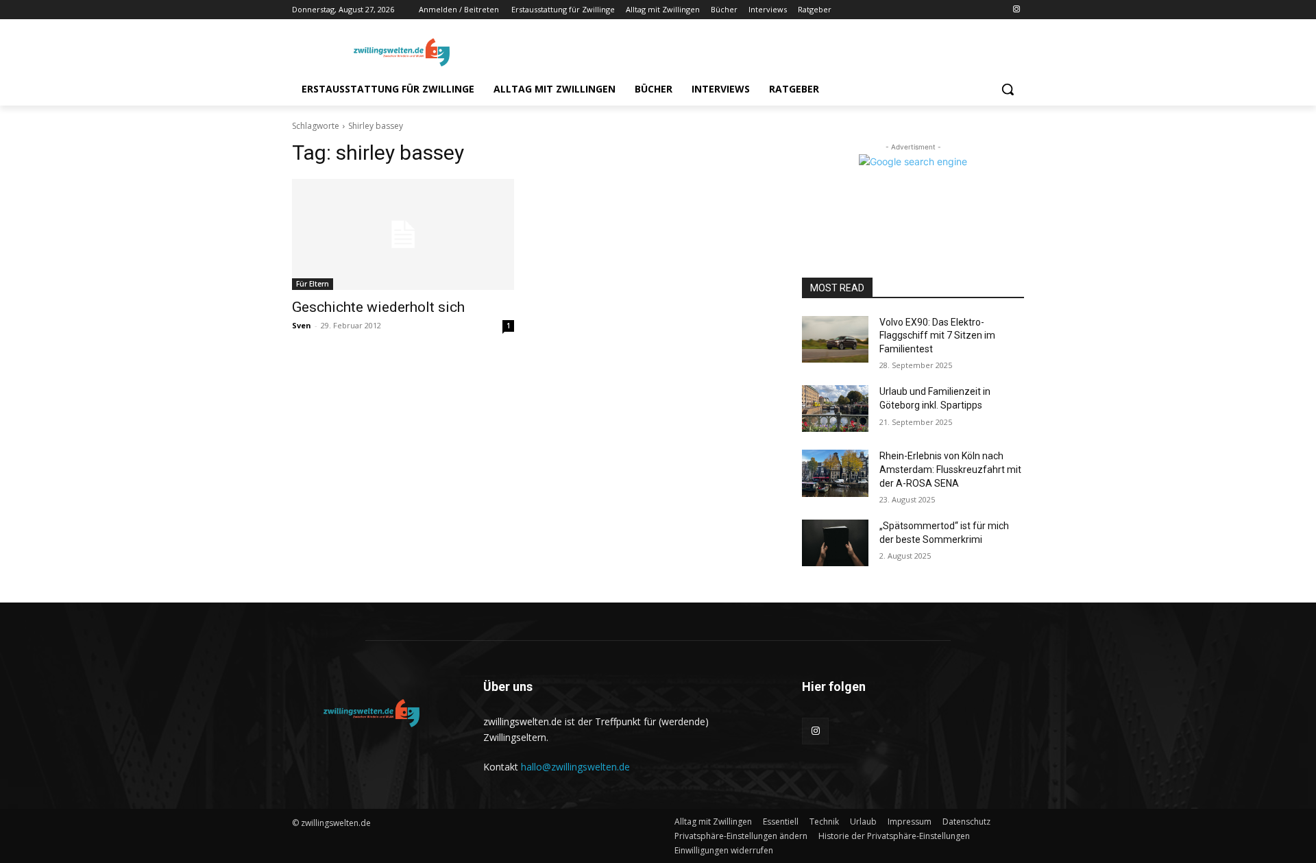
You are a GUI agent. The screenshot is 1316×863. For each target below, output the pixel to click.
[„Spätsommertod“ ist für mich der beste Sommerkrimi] (835, 543)
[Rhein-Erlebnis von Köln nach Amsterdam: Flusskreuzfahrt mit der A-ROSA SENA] (835, 473)
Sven (301, 325)
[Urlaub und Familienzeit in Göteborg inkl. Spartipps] (835, 408)
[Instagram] (1016, 10)
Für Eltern (312, 284)
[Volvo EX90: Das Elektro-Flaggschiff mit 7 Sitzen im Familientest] (835, 339)
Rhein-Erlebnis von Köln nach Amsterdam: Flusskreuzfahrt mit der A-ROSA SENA (950, 469)
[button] (1007, 89)
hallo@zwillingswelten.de (575, 766)
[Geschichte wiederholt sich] (403, 234)
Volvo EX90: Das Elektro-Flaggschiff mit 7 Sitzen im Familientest (937, 335)
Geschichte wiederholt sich (378, 307)
